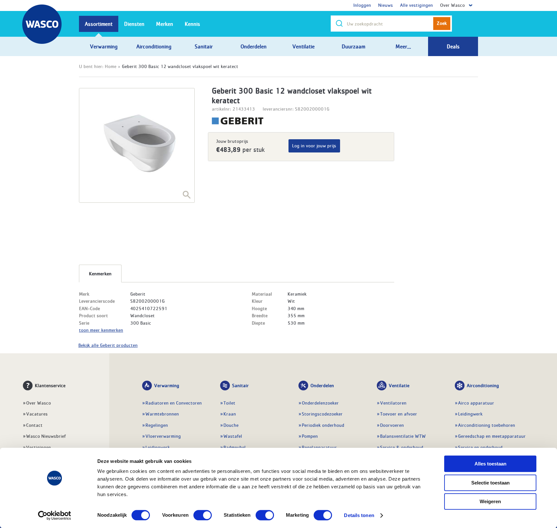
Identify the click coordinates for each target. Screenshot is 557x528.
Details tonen (359, 515)
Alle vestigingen (416, 5)
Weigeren (490, 501)
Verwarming (166, 385)
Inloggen (362, 5)
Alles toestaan (490, 463)
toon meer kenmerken (101, 330)
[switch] (202, 515)
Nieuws (385, 5)
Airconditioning (483, 385)
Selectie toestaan (490, 482)
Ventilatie (399, 385)
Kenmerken (100, 273)
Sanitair (240, 385)
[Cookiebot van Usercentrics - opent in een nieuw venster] (54, 515)
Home (110, 66)
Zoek (442, 23)
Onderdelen (322, 385)
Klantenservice (50, 385)
